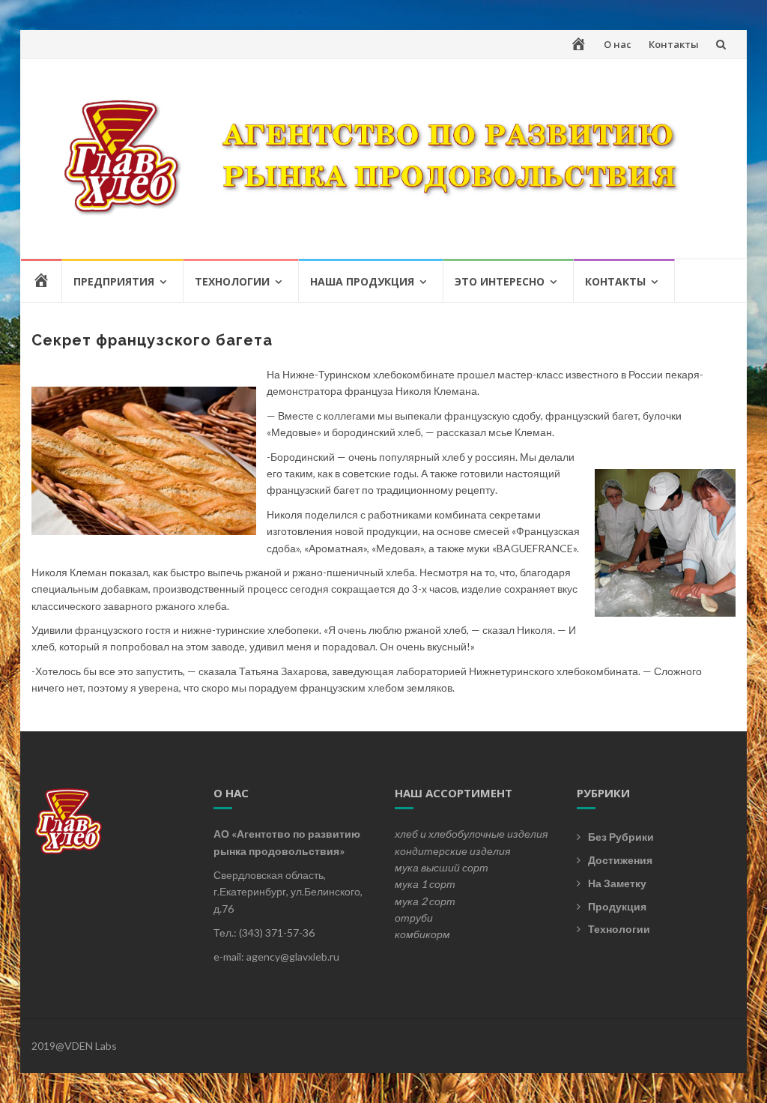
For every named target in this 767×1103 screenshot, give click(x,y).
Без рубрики (621, 836)
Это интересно (500, 281)
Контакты (674, 44)
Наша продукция (362, 281)
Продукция (617, 906)
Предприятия (113, 281)
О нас (617, 44)
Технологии (232, 281)
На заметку (617, 883)
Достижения (620, 859)
